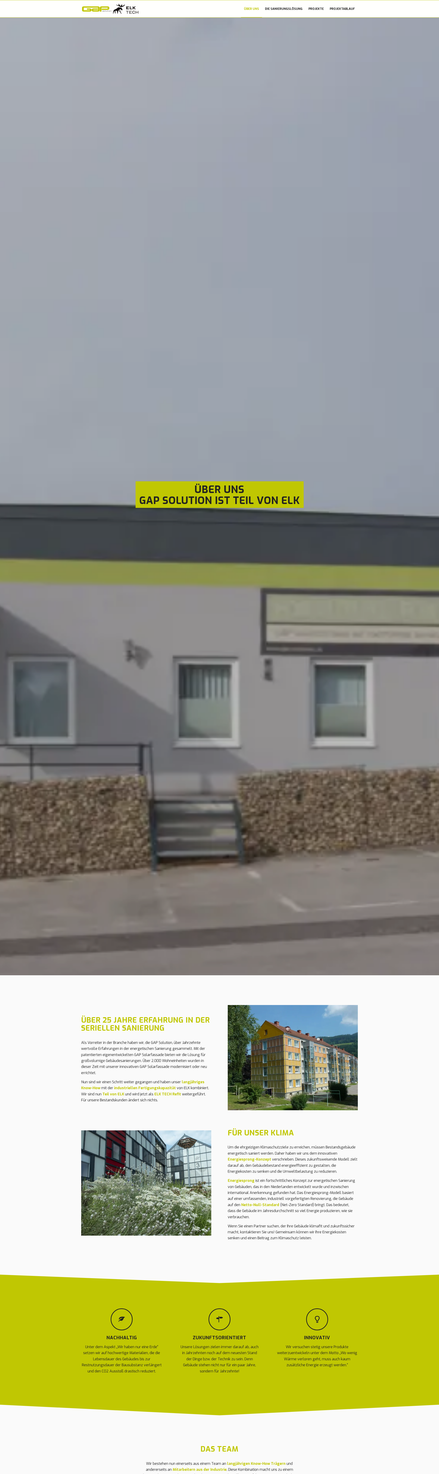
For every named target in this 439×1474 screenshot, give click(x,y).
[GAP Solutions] (109, 8)
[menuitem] (251, 8)
